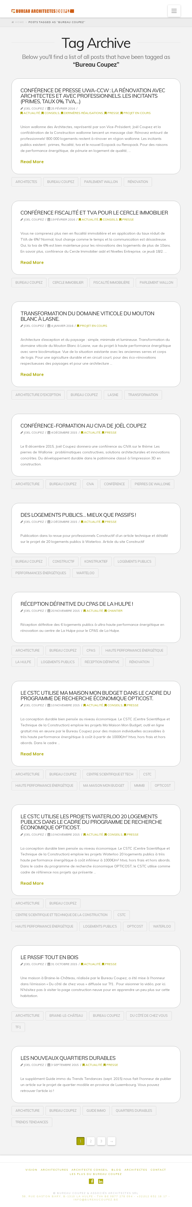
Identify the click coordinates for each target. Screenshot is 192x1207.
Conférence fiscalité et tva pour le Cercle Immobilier (94, 212)
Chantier (114, 611)
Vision (32, 1169)
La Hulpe (23, 662)
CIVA (90, 484)
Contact (158, 1169)
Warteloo (85, 573)
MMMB (139, 785)
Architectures (54, 1169)
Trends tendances (32, 1122)
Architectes (26, 182)
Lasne (113, 395)
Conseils (52, 113)
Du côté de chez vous (149, 1016)
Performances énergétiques (41, 573)
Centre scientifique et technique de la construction (62, 915)
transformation (143, 395)
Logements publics (135, 561)
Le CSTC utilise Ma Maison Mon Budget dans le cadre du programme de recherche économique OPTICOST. (95, 695)
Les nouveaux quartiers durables (68, 1058)
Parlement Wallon (101, 182)
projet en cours (137, 113)
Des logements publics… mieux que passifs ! (78, 515)
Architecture (28, 484)
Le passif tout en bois (49, 957)
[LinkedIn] (100, 1181)
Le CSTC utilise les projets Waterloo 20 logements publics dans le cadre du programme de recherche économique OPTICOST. (91, 822)
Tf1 (18, 1027)
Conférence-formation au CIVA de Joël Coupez (83, 425)
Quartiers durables (134, 1111)
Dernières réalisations (83, 113)
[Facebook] (91, 1181)
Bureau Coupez (60, 182)
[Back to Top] (185, 1200)
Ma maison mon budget (103, 785)
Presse (113, 113)
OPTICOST (163, 785)
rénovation (138, 182)
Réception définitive (102, 662)
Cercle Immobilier (68, 282)
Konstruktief (96, 561)
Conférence (114, 484)
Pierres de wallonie (152, 484)
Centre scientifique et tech (109, 774)
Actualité (31, 113)
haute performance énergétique (134, 650)
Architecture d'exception (38, 395)
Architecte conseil (90, 1169)
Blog (116, 1169)
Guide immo (96, 1111)
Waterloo (162, 926)
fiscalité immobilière (112, 282)
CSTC (147, 774)
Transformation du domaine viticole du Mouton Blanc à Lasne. (87, 316)
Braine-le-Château (66, 1016)
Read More (32, 161)
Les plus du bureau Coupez (96, 1174)
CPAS (91, 650)
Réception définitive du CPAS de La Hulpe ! (76, 603)
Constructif (63, 561)
